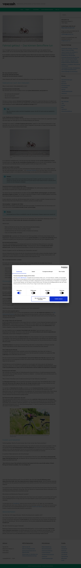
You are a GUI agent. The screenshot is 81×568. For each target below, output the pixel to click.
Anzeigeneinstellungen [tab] (47, 271)
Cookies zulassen (59, 298)
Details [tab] (33, 271)
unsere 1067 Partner (22, 277)
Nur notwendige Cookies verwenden (40, 299)
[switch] (33, 293)
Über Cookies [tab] (62, 271)
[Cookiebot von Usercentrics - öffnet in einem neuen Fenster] (62, 267)
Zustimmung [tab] (19, 271)
